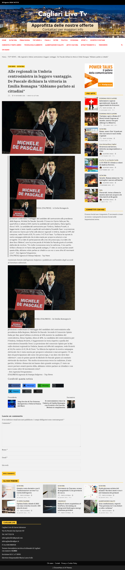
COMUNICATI (62, 501)
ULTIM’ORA (13, 40)
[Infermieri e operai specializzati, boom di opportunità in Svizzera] (91, 103)
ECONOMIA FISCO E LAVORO (108, 98)
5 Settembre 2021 (104, 170)
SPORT (83, 40)
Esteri (55, 40)
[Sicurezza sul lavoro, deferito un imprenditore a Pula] (91, 149)
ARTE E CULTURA (72, 45)
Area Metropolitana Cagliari (107, 144)
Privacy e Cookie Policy (69, 563)
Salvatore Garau (108, 154)
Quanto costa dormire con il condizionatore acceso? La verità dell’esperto (28, 490)
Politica (64, 40)
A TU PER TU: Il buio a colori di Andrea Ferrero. (110, 164)
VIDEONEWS (103, 45)
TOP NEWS (36, 40)
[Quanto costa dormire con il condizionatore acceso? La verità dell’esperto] (8, 491)
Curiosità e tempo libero (11, 45)
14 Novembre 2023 (105, 185)
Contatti (57, 563)
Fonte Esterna (107, 108)
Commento (6, 423)
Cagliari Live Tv (62, 14)
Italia (47, 40)
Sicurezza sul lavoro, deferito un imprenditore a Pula (110, 149)
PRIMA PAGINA (25, 40)
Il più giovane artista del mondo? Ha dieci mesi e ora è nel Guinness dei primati (110, 490)
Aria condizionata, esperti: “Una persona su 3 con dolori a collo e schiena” (110, 506)
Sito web (5, 465)
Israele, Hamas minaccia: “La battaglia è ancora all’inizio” (111, 179)
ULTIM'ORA (20, 66)
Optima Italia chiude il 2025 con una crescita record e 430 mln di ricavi (28, 506)
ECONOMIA (74, 40)
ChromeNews (58, 568)
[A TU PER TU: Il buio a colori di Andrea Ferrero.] (91, 165)
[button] (122, 45)
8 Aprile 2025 (109, 125)
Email (4, 457)
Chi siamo (5, 50)
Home (4, 40)
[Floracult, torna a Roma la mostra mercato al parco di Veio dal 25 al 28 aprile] (91, 195)
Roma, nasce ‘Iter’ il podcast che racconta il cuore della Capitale (110, 133)
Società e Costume (97, 40)
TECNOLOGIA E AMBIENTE (33, 45)
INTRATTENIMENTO (87, 45)
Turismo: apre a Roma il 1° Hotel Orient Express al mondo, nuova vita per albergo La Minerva (110, 119)
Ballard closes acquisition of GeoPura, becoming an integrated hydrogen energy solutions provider (69, 507)
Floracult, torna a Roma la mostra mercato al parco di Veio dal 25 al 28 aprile (110, 195)
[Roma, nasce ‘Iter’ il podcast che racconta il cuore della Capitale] (91, 134)
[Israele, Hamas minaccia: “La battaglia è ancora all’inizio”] (91, 180)
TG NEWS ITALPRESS (23, 501)
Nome (5, 450)
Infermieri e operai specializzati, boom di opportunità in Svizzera (109, 103)
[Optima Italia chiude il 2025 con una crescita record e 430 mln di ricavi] (8, 506)
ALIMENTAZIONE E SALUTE (54, 45)
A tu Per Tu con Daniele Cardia (108, 160)
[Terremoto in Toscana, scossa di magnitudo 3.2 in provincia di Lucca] (49, 491)
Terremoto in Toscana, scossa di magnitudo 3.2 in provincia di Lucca (70, 490)
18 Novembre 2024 (19, 96)
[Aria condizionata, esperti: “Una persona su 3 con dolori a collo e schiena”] (90, 506)
